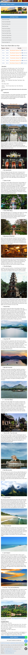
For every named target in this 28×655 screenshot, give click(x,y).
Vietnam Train (14, 17)
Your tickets (14, 637)
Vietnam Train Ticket (8, 4)
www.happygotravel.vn (17, 618)
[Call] (25, 644)
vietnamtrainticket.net (9, 653)
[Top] (25, 648)
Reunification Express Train (15, 50)
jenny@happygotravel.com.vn (10, 651)
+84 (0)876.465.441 (9, 649)
